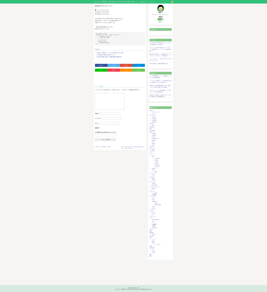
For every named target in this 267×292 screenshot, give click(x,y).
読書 (153, 242)
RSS (126, 70)
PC (153, 221)
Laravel (156, 161)
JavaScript (103, 9)
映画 (153, 241)
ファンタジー (158, 244)
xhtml (153, 208)
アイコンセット (152, 148)
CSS (153, 198)
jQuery (107, 9)
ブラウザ (151, 211)
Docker (153, 234)
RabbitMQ (151, 127)
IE (152, 214)
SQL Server (154, 184)
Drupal (156, 160)
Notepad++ (154, 120)
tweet (114, 65)
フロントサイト (152, 196)
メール (97, 118)
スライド (154, 113)
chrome (154, 213)
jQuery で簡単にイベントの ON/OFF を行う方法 (110, 53)
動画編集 (154, 194)
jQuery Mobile (158, 204)
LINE (101, 70)
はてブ (138, 65)
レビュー (153, 1)
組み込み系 (151, 247)
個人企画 (151, 236)
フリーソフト (152, 191)
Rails (156, 171)
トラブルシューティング (154, 186)
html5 (153, 199)
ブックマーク (152, 209)
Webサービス (152, 131)
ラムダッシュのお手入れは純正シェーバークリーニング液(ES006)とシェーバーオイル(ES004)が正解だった (160, 49)
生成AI (150, 246)
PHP (153, 156)
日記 (150, 237)
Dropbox (154, 133)
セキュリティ (145, 1)
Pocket (113, 70)
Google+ (126, 65)
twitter (153, 143)
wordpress (157, 165)
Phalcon (157, 163)
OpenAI (154, 140)
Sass (153, 206)
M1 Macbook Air (155, 219)
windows (151, 146)
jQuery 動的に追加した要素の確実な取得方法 (110, 56)
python (153, 168)
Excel (153, 125)
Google (151, 110)
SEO (153, 141)
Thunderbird (152, 130)
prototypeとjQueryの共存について (107, 54)
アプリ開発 (151, 150)
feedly (138, 70)
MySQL (154, 183)
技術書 (153, 226)
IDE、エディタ (152, 115)
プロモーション (152, 216)
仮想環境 (151, 232)
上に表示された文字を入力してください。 (106, 132)
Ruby (153, 170)
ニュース (151, 189)
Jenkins (154, 179)
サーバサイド (152, 155)
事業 (150, 231)
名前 (97, 113)
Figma (153, 136)
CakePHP (157, 158)
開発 (150, 256)
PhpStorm (154, 122)
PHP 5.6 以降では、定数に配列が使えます (158, 63)
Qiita (160, 19)
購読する (161, 21)
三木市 (150, 229)
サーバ (150, 153)
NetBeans (154, 118)
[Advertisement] (160, 271)
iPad (153, 175)
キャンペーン (136, 1)
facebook (101, 65)
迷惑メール (154, 188)
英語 (150, 254)
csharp (153, 251)
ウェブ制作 (154, 193)
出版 (153, 145)
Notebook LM (155, 138)
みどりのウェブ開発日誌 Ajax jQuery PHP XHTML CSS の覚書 (112, 1)
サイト (97, 123)
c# (152, 249)
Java (153, 252)
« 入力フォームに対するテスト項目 (102, 146)
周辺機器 (154, 224)
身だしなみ (154, 227)
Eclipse (153, 117)
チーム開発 (151, 178)
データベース (152, 181)
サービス (154, 222)
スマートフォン (152, 173)
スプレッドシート (156, 112)
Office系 (151, 123)
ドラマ (153, 239)
